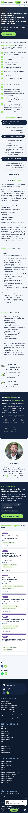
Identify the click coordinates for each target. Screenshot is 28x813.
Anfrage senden (5, 796)
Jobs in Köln (4, 744)
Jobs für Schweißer (6, 770)
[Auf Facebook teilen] (2, 666)
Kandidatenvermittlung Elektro (9, 705)
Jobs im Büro (4, 785)
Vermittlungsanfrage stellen (11, 516)
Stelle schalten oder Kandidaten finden (11, 794)
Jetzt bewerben (7, 34)
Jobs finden (9, 42)
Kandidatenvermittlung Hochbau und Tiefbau (13, 707)
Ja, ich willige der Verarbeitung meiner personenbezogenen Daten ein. (14, 415)
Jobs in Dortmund (5, 733)
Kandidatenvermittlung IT (7, 709)
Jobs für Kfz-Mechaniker (7, 778)
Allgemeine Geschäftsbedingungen (10, 808)
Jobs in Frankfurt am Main (8, 737)
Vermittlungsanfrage (6, 703)
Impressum (4, 804)
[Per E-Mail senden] (6, 673)
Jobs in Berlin (4, 726)
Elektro (16, 42)
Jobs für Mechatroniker (7, 763)
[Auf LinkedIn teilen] (5, 666)
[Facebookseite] (4, 692)
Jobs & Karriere (5, 701)
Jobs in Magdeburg (6, 748)
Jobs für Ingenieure (6, 765)
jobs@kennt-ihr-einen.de (10, 477)
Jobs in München (5, 750)
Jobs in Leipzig (5, 746)
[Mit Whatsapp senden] (2, 673)
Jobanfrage (14, 810)
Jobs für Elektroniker (6, 761)
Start (2, 42)
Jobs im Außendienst (6, 780)
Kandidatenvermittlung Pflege (9, 712)
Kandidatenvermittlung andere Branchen (12, 718)
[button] (2, 810)
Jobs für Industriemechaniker (8, 774)
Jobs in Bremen (5, 729)
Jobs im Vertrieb (5, 783)
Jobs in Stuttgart (5, 752)
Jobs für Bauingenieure (7, 767)
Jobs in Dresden (5, 731)
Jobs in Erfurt (4, 735)
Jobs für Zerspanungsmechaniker (10, 772)
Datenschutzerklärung (18, 400)
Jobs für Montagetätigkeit (7, 776)
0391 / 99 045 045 (10, 475)
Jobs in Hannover (5, 741)
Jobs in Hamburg (5, 739)
